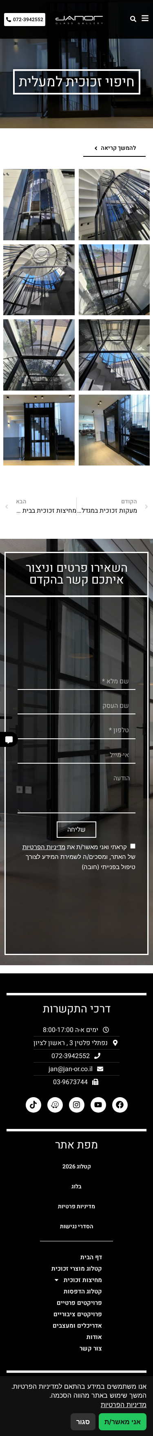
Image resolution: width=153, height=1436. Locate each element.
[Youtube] (98, 1105)
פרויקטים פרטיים (79, 1302)
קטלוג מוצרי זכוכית (76, 1268)
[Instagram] (76, 1105)
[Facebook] (120, 1105)
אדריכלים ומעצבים (77, 1325)
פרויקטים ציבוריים (77, 1314)
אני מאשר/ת (122, 1422)
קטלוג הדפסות (83, 1291)
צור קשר (91, 1348)
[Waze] (55, 1105)
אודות (94, 1337)
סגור (83, 1422)
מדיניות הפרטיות (43, 847)
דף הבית (91, 1257)
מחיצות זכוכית (83, 1280)
